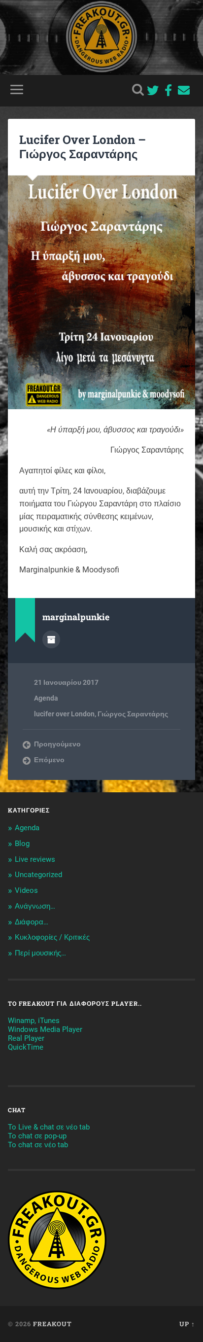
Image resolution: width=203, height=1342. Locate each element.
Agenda (46, 698)
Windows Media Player (45, 1029)
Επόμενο (49, 760)
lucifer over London (64, 714)
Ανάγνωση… (35, 906)
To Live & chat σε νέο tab (49, 1127)
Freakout (52, 1324)
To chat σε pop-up (37, 1135)
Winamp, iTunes (34, 1020)
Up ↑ (187, 1324)
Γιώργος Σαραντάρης (133, 714)
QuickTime (25, 1047)
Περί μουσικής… (40, 953)
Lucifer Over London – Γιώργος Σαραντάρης (82, 147)
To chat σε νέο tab (38, 1144)
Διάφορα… (31, 922)
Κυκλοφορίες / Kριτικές (52, 937)
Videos (26, 890)
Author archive (51, 639)
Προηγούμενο (57, 744)
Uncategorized (38, 874)
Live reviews (35, 859)
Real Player (26, 1038)
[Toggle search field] (138, 89)
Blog (22, 843)
